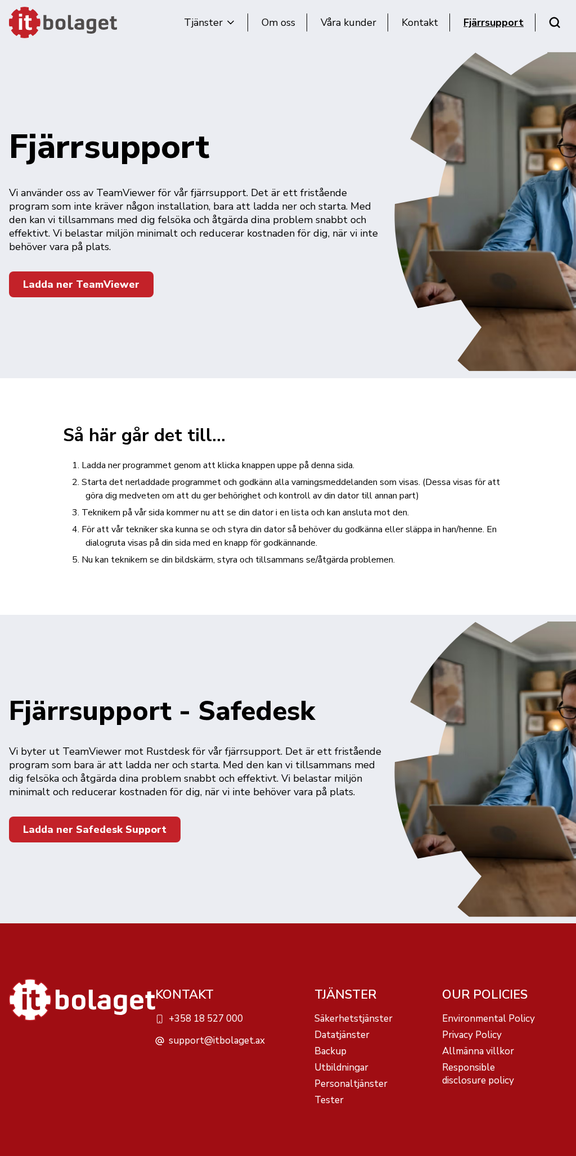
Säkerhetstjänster (353, 1018)
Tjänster (203, 22)
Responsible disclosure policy (478, 1074)
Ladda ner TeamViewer (81, 284)
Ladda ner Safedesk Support (94, 829)
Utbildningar (341, 1067)
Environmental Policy (488, 1018)
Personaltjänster (351, 1083)
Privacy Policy (472, 1034)
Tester (329, 1100)
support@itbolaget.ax (217, 1040)
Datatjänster (342, 1034)
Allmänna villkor (478, 1051)
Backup (330, 1051)
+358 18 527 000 (206, 1018)
